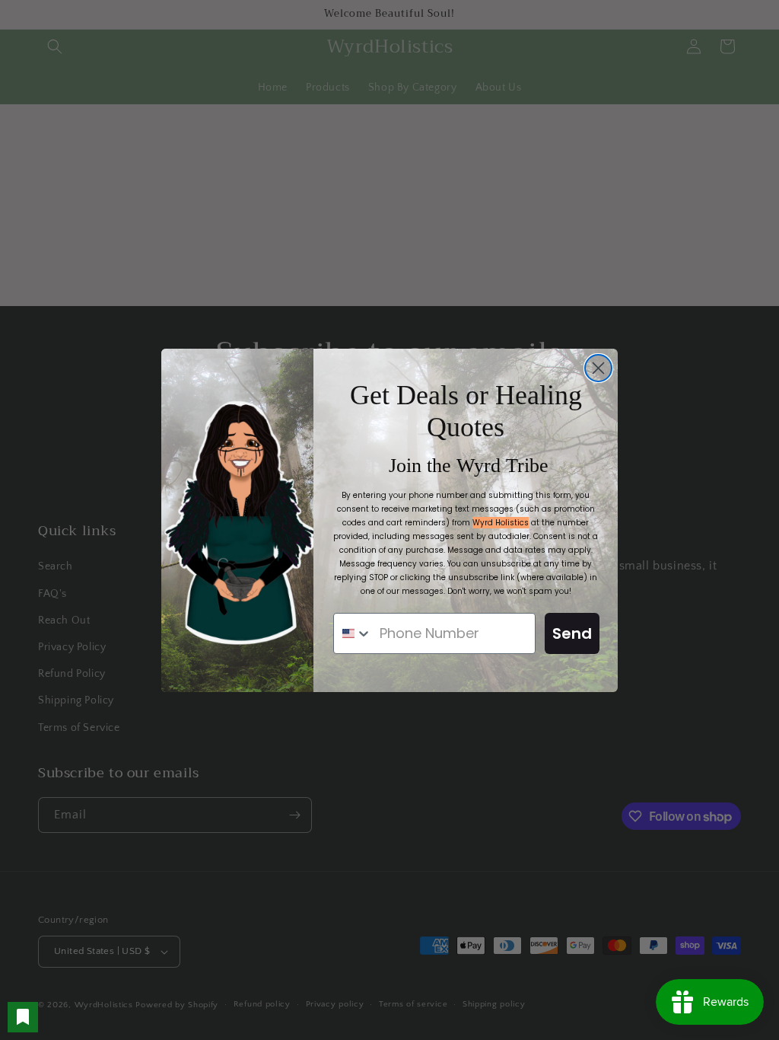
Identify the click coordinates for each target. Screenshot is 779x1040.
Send (572, 633)
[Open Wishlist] (23, 1017)
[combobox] (353, 633)
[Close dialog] (598, 368)
